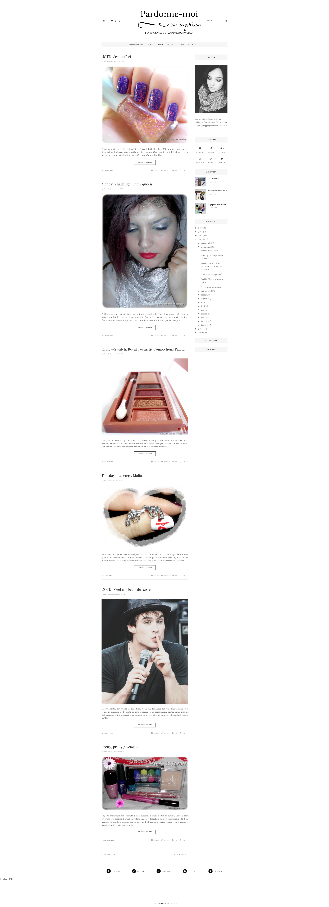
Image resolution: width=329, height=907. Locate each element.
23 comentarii (107, 576)
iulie (203, 302)
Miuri (105, 61)
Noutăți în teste (214, 178)
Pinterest (211, 163)
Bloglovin (200, 152)
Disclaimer (192, 44)
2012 (200, 239)
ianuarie (204, 325)
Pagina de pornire (136, 44)
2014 (200, 231)
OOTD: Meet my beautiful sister (127, 589)
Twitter (222, 163)
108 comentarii (108, 840)
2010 (200, 332)
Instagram (200, 163)
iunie (203, 306)
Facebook (211, 152)
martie (204, 317)
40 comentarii (107, 733)
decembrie (206, 243)
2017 (200, 227)
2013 (200, 235)
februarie (205, 321)
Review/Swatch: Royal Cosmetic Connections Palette (144, 349)
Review (150, 44)
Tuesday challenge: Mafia (122, 475)
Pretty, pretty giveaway (120, 747)
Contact (180, 44)
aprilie (204, 313)
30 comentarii (107, 170)
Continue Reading (145, 162)
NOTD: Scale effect (116, 57)
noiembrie (206, 246)
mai (202, 309)
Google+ (222, 152)
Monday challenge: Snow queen (127, 184)
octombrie (206, 291)
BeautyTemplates (171, 904)
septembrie (206, 294)
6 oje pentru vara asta (217, 204)
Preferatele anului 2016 (217, 190)
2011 (200, 328)
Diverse (170, 44)
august (204, 298)
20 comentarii (107, 462)
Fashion (160, 44)
